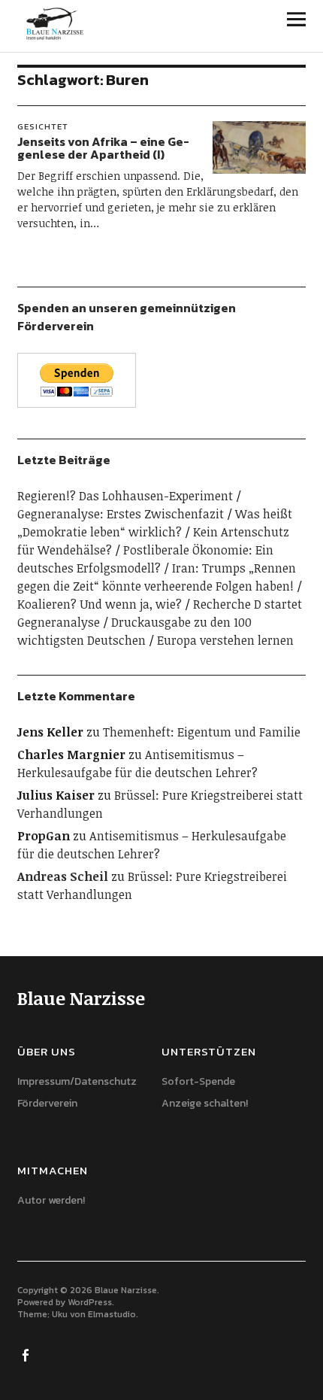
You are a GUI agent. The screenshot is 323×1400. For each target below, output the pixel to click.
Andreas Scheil (62, 876)
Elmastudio (112, 1314)
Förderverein (47, 1103)
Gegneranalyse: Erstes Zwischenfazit (120, 514)
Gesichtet (42, 126)
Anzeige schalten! (205, 1103)
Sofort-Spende (198, 1081)
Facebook (27, 1354)
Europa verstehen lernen (225, 640)
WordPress (90, 1302)
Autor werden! (51, 1200)
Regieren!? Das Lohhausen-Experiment (125, 495)
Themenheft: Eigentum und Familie (201, 732)
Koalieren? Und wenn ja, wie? (99, 604)
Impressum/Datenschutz (77, 1081)
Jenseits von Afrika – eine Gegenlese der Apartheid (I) (103, 148)
